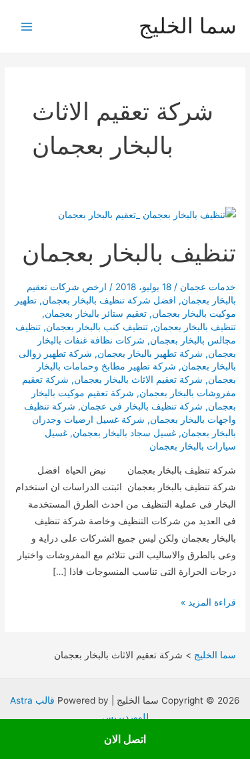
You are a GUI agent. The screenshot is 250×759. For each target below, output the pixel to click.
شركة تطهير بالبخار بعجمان (150, 353)
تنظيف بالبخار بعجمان (129, 252)
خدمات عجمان (208, 286)
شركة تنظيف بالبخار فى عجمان (142, 406)
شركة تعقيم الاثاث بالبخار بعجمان (138, 379)
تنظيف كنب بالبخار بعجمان (97, 326)
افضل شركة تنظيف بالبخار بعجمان (109, 300)
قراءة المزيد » (208, 603)
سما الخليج (188, 26)
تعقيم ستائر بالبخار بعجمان (96, 313)
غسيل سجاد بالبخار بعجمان (124, 433)
